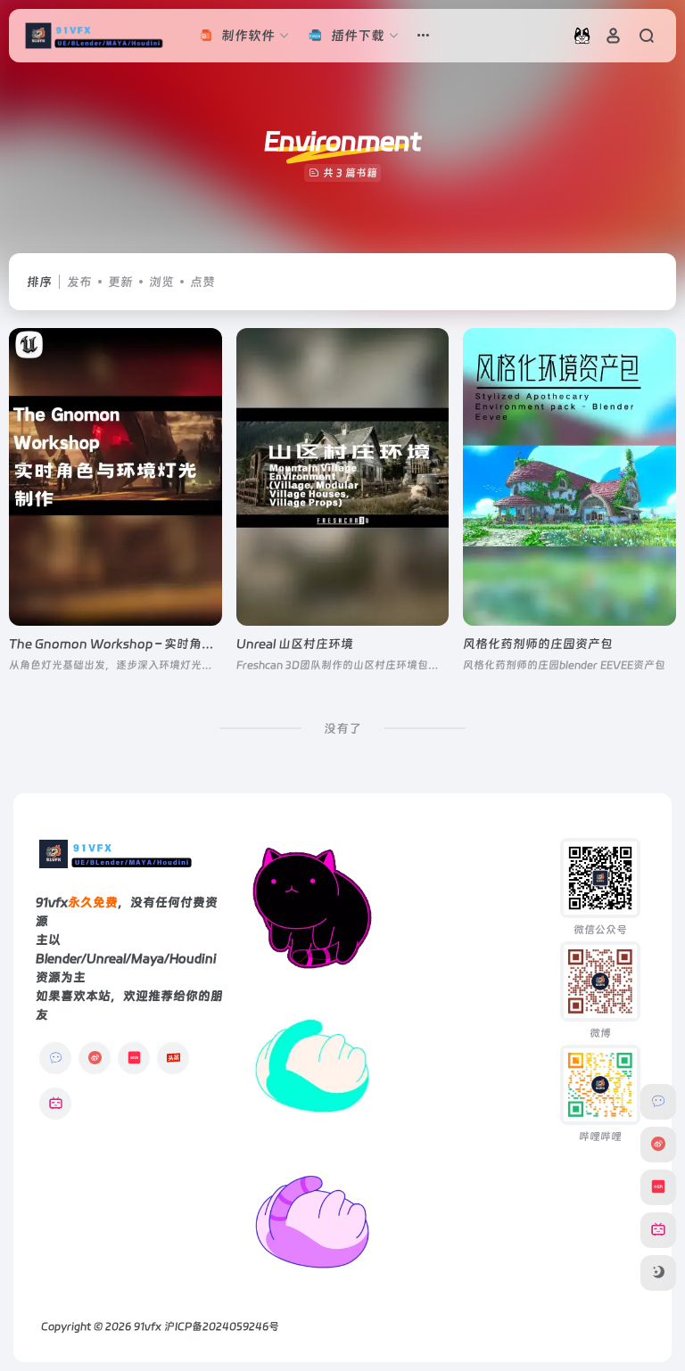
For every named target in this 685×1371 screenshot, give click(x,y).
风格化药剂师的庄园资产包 (538, 643)
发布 (79, 282)
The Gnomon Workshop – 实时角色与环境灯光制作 (155, 643)
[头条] (173, 1058)
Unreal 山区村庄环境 (294, 643)
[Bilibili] (55, 1104)
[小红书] (134, 1058)
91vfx (147, 1326)
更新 (120, 282)
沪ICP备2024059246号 (221, 1326)
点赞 (202, 282)
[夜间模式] (658, 1273)
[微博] (94, 1058)
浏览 (161, 282)
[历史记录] (582, 35)
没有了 (342, 728)
